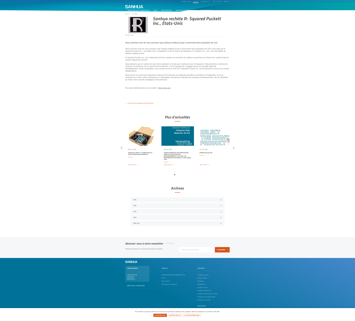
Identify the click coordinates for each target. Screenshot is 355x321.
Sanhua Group (202, 278)
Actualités (134, 14)
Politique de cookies (204, 300)
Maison (127, 14)
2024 (134, 211)
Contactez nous (202, 287)
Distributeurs (201, 284)
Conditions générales (204, 290)
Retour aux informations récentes (140, 103)
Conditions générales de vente (207, 294)
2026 (134, 199)
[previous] (121, 148)
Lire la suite (132, 164)
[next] (233, 148)
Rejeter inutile (175, 315)
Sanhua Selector (208, 131)
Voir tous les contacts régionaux (132, 277)
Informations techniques (169, 284)
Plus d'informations (191, 315)
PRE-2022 (136, 223)
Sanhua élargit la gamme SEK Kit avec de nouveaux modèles (141, 133)
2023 (134, 217)
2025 (134, 205)
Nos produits (166, 281)
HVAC (164, 278)
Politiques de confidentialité (206, 297)
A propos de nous (203, 275)
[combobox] (219, 1)
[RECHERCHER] (214, 2)
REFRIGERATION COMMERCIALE (173, 275)
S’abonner (221, 250)
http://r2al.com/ (164, 88)
